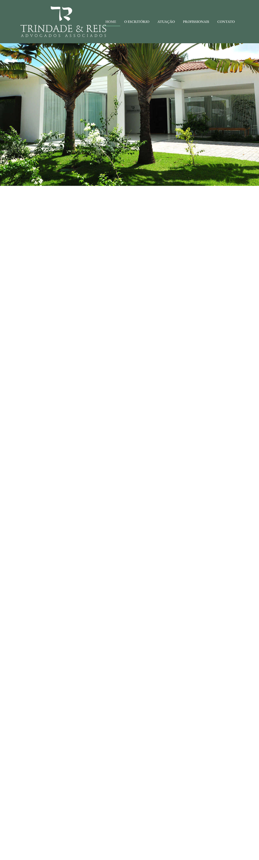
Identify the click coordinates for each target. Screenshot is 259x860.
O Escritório (136, 21)
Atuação (166, 21)
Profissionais (196, 21)
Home (110, 21)
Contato (226, 21)
